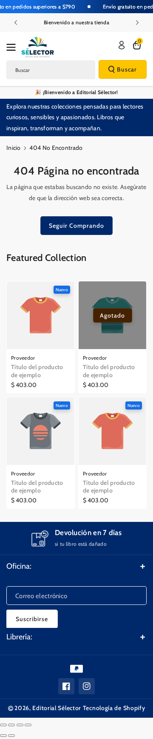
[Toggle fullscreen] (20, 725)
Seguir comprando (76, 225)
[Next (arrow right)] (11, 735)
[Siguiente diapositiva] (137, 22)
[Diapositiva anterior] (15, 22)
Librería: (19, 637)
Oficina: (18, 566)
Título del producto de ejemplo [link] (37, 370)
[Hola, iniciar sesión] (121, 45)
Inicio (13, 148)
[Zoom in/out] (28, 725)
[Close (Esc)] (3, 725)
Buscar (127, 69)
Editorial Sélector (56, 708)
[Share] (11, 725)
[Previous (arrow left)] (3, 735)
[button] (13, 47)
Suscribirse (32, 619)
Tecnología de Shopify (114, 708)
